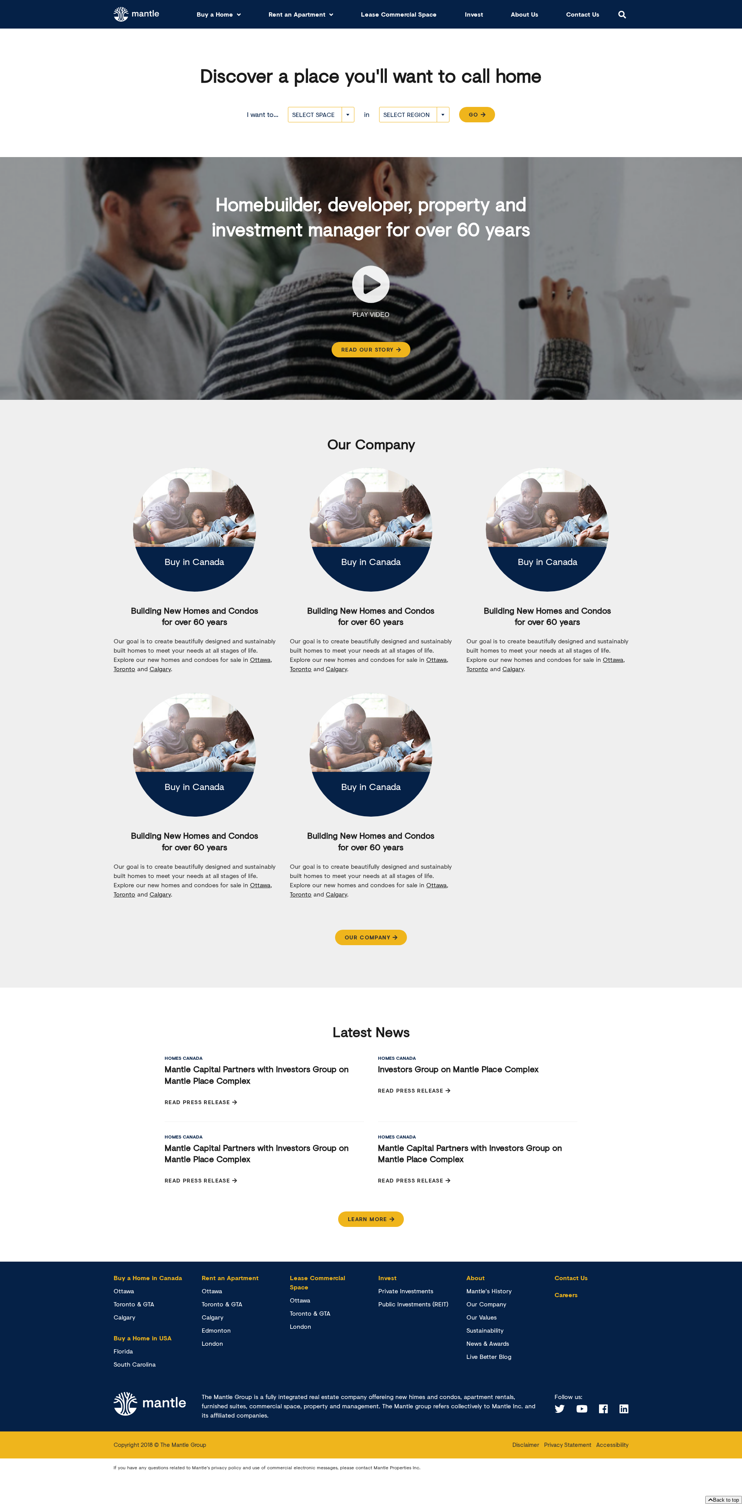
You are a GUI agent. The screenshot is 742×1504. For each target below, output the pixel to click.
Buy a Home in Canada (148, 1277)
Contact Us (582, 14)
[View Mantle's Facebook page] (603, 1408)
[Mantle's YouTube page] (581, 1408)
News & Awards (487, 1343)
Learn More (367, 1219)
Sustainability (485, 1330)
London (212, 1343)
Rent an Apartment (297, 14)
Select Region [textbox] (406, 114)
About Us (524, 14)
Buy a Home (215, 14)
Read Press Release (197, 1102)
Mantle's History (489, 1290)
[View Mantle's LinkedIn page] (623, 1408)
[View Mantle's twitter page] (560, 1408)
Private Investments (405, 1290)
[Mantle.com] (137, 14)
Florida (123, 1351)
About (475, 1277)
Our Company (367, 937)
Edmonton (216, 1330)
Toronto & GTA (134, 1303)
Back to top (726, 1500)
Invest (474, 14)
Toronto (124, 668)
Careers (566, 1294)
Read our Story (367, 349)
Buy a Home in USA (143, 1337)
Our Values (481, 1317)
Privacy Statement (567, 1444)
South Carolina (135, 1364)
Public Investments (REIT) (413, 1303)
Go (473, 114)
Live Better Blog (488, 1356)
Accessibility (612, 1444)
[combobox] (321, 114)
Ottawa (260, 659)
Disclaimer (525, 1444)
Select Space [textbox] (313, 114)
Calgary (160, 668)
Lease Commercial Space (399, 14)
